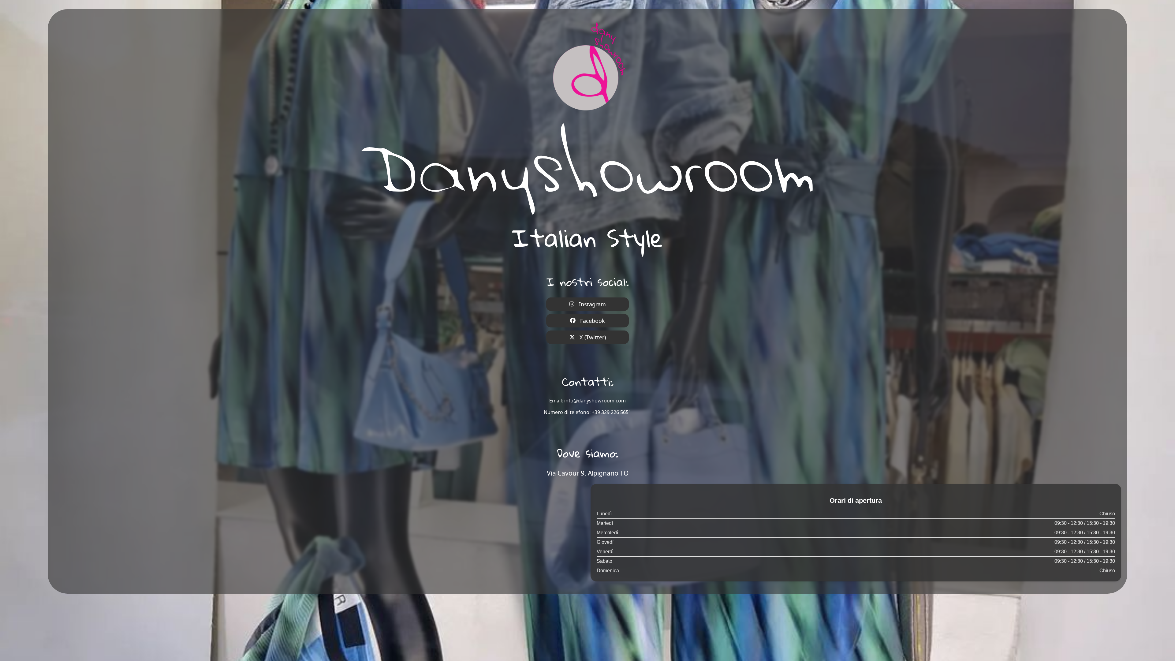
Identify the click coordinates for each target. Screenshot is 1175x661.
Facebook (592, 320)
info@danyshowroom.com (595, 400)
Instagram (592, 304)
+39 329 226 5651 (611, 412)
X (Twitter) (593, 337)
